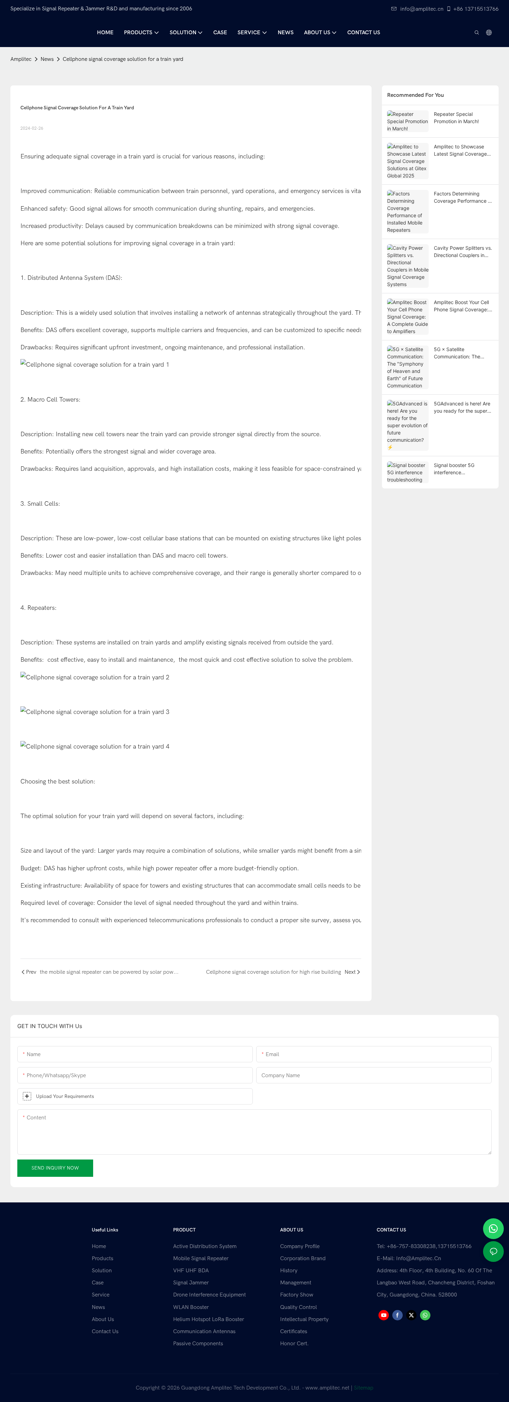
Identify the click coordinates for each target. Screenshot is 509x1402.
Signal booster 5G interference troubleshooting (454, 469)
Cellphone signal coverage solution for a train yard (123, 59)
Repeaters (41, 608)
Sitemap (363, 1388)
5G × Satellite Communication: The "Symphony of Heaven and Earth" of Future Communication (459, 353)
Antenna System (81, 278)
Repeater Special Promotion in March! (456, 117)
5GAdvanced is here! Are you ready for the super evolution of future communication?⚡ (462, 407)
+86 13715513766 (476, 9)
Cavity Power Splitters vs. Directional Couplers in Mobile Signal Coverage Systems (463, 252)
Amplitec (21, 59)
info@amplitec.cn (422, 9)
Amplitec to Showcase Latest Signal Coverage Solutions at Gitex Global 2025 (461, 150)
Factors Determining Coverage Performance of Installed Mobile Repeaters (463, 197)
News (47, 59)
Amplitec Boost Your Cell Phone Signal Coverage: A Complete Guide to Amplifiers (463, 306)
